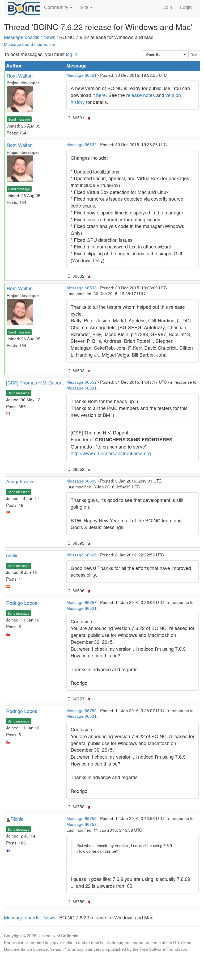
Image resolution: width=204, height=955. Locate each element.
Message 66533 (81, 287)
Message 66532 (81, 144)
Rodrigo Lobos (21, 602)
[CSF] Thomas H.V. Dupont (35, 382)
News (49, 36)
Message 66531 (81, 75)
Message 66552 (81, 382)
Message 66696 (81, 554)
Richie (17, 818)
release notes (140, 94)
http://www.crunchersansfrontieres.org (111, 453)
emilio (12, 555)
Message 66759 (81, 818)
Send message (19, 119)
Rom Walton (20, 75)
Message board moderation (29, 44)
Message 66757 (81, 602)
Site (85, 6)
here (101, 94)
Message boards (21, 36)
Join (167, 6)
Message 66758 (81, 710)
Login (186, 6)
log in (71, 53)
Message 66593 (81, 481)
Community (57, 6)
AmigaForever (21, 481)
